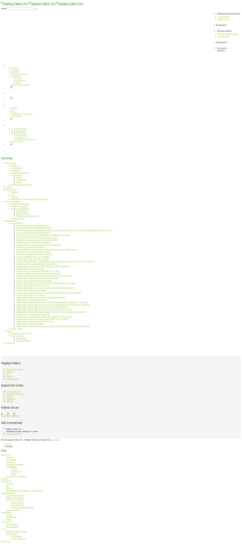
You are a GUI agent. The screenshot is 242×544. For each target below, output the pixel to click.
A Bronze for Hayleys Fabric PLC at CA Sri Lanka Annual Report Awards (45, 288)
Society (18, 78)
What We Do (16, 104)
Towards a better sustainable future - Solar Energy (36, 264)
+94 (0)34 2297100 (13, 434)
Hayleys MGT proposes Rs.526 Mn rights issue (35, 321)
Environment (20, 80)
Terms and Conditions (15, 394)
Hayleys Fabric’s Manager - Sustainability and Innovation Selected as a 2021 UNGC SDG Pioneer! (55, 261)
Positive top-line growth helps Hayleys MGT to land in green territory (44, 316)
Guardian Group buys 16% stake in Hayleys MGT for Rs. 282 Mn (42, 319)
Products (14, 108)
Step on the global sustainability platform (33, 232)
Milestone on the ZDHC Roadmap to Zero (33, 252)
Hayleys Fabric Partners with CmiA (30, 268)
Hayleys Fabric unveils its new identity (31, 290)
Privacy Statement (13, 391)
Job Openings (21, 338)
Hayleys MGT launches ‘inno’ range (30, 295)
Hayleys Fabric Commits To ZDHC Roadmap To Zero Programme (43, 266)
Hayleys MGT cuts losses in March (30, 324)
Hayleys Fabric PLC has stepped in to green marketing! (38, 244)
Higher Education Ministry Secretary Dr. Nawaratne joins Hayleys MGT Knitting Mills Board (53, 326)
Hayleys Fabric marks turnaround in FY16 (32, 285)
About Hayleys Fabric (14, 369)
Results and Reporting (19, 133)
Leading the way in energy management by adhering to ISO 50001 (43, 235)
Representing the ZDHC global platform (32, 225)
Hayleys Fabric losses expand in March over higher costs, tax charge (44, 276)
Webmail (9, 401)
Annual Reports (21, 135)
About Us (14, 68)
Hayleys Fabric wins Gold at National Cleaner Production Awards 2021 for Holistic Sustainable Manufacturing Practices (64, 230)
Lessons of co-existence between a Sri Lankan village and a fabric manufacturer (48, 292)
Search (4, 8)
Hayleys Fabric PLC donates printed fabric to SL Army (38, 271)
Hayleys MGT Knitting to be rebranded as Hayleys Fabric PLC (41, 297)
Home (8, 444)
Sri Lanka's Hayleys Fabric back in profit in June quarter (38, 273)
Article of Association (18, 131)
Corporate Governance (19, 74)
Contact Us (10, 343)
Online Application (23, 340)
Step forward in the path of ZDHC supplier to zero (36, 237)
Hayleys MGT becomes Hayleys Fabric (31, 300)
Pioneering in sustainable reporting (30, 247)
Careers (9, 331)
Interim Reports (21, 137)
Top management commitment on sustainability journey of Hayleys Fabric (46, 249)
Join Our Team (17, 336)
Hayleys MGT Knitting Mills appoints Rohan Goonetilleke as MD (42, 307)
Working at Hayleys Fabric (21, 333)
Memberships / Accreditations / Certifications (29, 199)
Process (14, 112)
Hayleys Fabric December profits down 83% (34, 280)
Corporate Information (19, 129)
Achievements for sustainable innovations (33, 242)
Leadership (15, 72)
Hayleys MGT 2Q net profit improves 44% (33, 314)
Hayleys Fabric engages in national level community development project (46, 283)
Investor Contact (17, 141)
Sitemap (9, 396)
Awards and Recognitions (20, 85)
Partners (14, 93)
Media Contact (17, 328)
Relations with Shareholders (26, 139)
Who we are (16, 64)
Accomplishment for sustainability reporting (34, 228)
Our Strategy (15, 70)
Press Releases (17, 223)
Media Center (11, 220)
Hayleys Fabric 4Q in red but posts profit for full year (37, 278)
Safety (18, 83)
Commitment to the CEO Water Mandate (33, 259)
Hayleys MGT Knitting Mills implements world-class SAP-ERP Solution (44, 309)
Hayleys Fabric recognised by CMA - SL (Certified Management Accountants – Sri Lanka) (52, 302)
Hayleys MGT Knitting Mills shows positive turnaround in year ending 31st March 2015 (51, 312)
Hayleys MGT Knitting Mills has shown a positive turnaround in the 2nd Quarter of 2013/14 (53, 304)
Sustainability (15, 76)
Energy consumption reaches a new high (32, 256)
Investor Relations (19, 125)
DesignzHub (55, 440)
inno (12, 110)
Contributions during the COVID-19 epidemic (34, 254)
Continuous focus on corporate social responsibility (37, 240)
